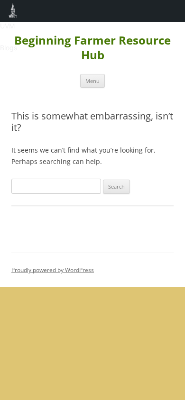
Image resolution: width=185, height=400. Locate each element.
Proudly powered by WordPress (52, 270)
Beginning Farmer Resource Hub (92, 48)
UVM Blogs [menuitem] (13, 11)
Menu (92, 80)
